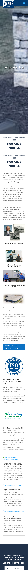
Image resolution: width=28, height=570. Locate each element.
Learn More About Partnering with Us (12, 347)
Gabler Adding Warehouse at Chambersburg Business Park (13, 463)
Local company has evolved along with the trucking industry (13, 517)
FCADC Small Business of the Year (12, 489)
